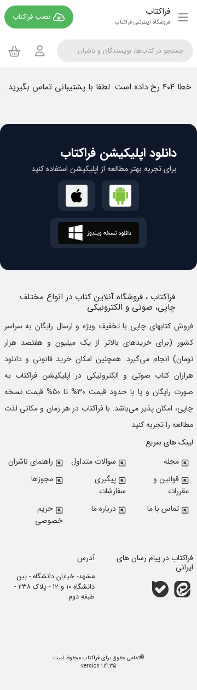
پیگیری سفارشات (110, 485)
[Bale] (160, 588)
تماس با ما (163, 509)
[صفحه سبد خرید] (14, 51)
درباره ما (103, 509)
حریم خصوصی (49, 515)
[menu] (183, 17)
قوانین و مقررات (171, 485)
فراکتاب (90, 658)
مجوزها (42, 479)
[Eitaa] (182, 588)
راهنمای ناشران (30, 461)
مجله (171, 461)
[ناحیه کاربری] (40, 51)
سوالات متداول (93, 461)
